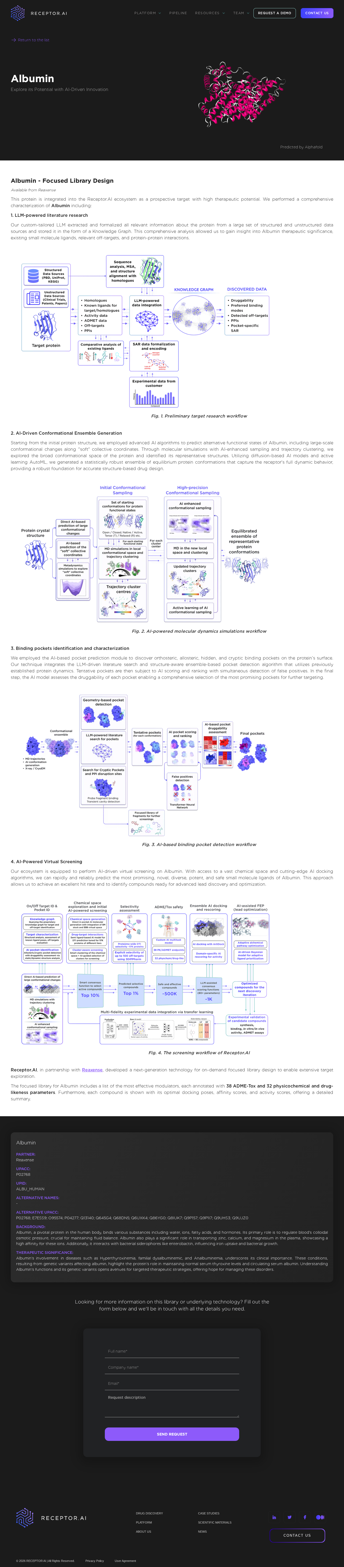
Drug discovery (149, 1513)
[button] (148, 13)
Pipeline (178, 13)
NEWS (202, 1531)
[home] (46, 13)
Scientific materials (214, 1522)
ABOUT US (143, 1531)
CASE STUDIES (208, 1513)
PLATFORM (144, 1522)
